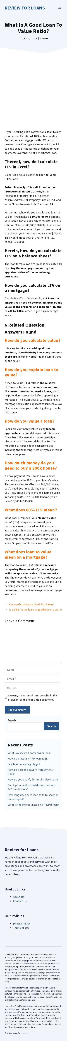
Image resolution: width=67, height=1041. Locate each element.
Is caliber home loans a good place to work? (35, 609)
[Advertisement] (33, 90)
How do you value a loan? (29, 421)
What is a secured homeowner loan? (29, 753)
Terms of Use (21, 928)
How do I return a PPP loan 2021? (28, 758)
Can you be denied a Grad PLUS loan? (31, 604)
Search (12, 720)
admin (44, 38)
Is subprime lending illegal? (24, 764)
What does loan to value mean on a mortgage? (28, 554)
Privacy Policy (21, 923)
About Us (18, 897)
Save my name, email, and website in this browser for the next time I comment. (32, 697)
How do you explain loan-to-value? (32, 372)
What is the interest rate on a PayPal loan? (33, 804)
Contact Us (20, 901)
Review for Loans (25, 8)
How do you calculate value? (32, 340)
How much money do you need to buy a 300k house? (31, 465)
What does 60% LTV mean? (31, 510)
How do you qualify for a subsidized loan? (33, 779)
